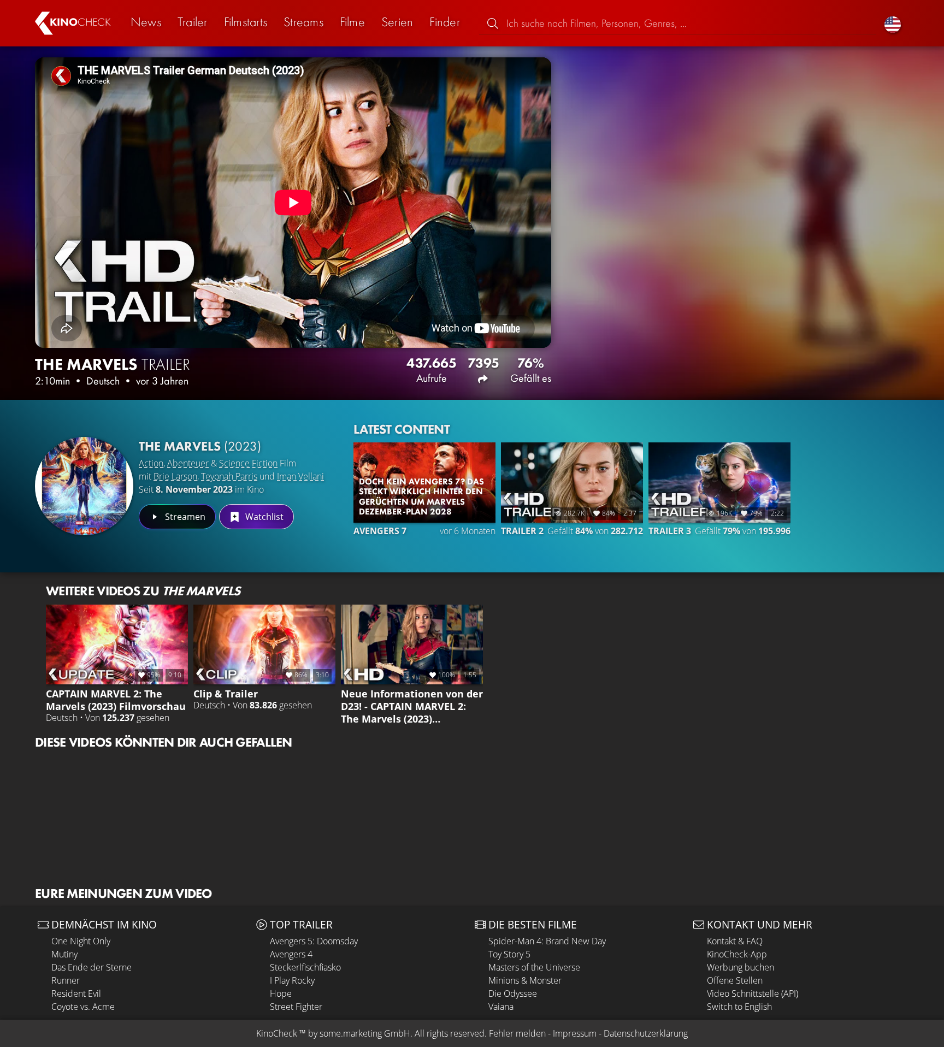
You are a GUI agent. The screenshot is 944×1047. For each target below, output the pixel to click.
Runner (65, 980)
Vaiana (501, 1006)
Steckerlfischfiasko (305, 967)
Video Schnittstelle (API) (752, 993)
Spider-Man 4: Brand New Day (547, 941)
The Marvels (200, 445)
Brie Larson (175, 476)
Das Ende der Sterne (91, 967)
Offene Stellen (735, 980)
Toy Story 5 (509, 954)
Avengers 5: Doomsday (314, 941)
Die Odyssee (512, 993)
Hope (281, 993)
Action (151, 463)
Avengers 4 (291, 954)
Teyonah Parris (229, 476)
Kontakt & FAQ (735, 941)
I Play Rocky (292, 980)
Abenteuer (188, 463)
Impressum (575, 1033)
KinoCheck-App (737, 954)
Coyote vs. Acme (83, 1006)
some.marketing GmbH (365, 1033)
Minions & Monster (525, 980)
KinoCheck (276, 1033)
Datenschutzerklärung (646, 1033)
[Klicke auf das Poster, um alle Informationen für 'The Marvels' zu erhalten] (84, 486)
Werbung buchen (740, 967)
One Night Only (80, 941)
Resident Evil (76, 993)
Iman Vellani (300, 476)
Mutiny (64, 954)
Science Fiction (248, 463)
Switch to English (739, 1006)
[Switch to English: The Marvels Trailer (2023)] (892, 23)
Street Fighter (296, 1006)
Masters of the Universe (534, 967)
